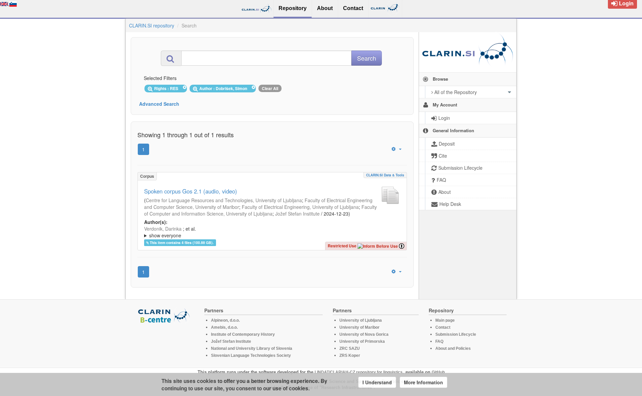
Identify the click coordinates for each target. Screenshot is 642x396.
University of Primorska (362, 341)
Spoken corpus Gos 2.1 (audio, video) (190, 191)
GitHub (438, 372)
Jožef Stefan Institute (297, 213)
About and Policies (453, 348)
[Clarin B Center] (164, 315)
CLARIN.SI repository (151, 25)
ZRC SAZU (349, 348)
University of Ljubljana (360, 320)
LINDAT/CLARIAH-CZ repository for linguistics (359, 372)
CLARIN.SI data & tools (385, 175)
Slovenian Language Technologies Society (251, 355)
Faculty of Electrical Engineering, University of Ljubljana (300, 207)
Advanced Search (159, 103)
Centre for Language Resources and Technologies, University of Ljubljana (224, 200)
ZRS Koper (349, 355)
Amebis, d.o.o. (224, 327)
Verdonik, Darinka (163, 228)
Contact (442, 327)
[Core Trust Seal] (165, 342)
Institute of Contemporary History (243, 334)
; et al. (170, 232)
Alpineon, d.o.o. (225, 320)
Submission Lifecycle (455, 334)
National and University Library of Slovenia (251, 348)
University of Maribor (359, 327)
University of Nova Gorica (364, 334)
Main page (445, 320)
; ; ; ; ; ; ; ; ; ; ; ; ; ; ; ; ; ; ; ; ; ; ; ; (270, 232)
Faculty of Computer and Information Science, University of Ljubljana (260, 210)
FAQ (439, 341)
